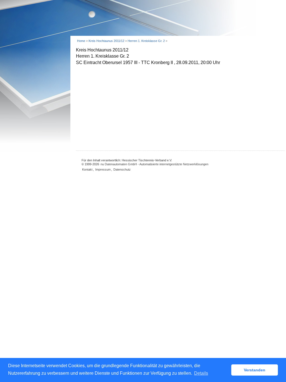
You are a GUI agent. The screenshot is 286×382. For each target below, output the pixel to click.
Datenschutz (122, 169)
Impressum (103, 169)
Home (81, 41)
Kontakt (87, 169)
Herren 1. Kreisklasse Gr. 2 (147, 41)
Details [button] (201, 373)
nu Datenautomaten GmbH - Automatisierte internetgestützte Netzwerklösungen (154, 164)
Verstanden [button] (254, 370)
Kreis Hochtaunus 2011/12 (107, 41)
